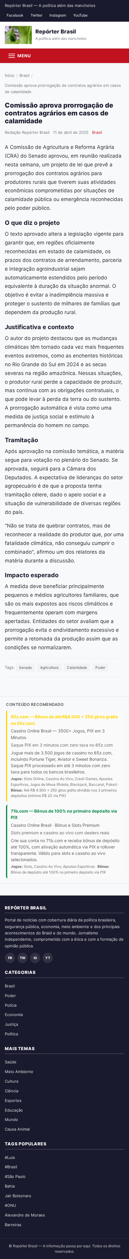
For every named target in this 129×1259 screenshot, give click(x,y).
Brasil (24, 75)
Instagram (58, 15)
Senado (25, 667)
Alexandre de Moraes (25, 1215)
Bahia (10, 1186)
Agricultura (49, 667)
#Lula (10, 1157)
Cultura (11, 1081)
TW (22, 958)
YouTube (80, 15)
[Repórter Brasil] (18, 35)
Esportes (13, 1100)
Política (11, 1033)
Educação (14, 1110)
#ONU (10, 1205)
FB (10, 958)
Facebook (15, 15)
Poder (100, 667)
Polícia (10, 1005)
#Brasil (11, 1166)
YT (47, 958)
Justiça (11, 1024)
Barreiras (13, 1224)
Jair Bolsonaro (18, 1195)
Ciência (11, 1090)
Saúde (10, 1061)
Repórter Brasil (55, 31)
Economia (14, 1014)
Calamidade (77, 667)
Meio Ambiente (19, 1071)
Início (9, 75)
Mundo (11, 1119)
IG (35, 958)
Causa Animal (17, 1129)
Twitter (36, 15)
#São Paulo (15, 1176)
